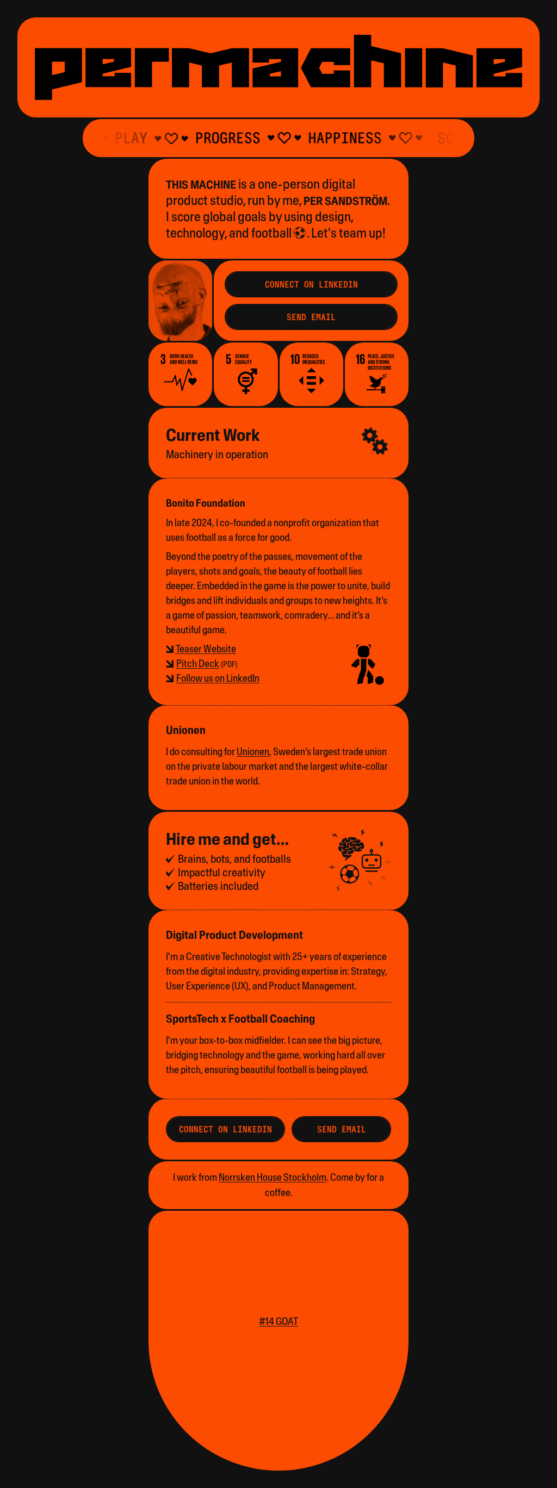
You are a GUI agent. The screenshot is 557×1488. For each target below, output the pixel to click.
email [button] (311, 317)
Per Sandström (345, 201)
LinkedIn (217, 678)
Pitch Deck (197, 663)
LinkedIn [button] (311, 284)
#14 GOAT (278, 1321)
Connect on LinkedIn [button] (225, 1129)
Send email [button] (341, 1129)
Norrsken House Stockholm (272, 1177)
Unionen (253, 751)
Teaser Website (206, 649)
